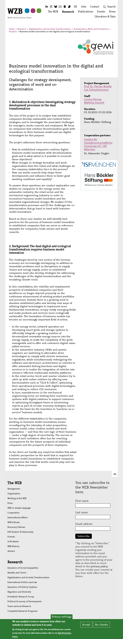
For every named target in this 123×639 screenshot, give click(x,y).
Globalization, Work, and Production (91, 29)
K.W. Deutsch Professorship (20, 532)
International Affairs (18, 517)
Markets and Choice (17, 572)
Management (14, 488)
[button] (112, 29)
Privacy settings (61, 616)
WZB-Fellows (14, 522)
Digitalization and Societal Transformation (50, 29)
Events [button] (102, 12)
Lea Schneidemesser (96, 89)
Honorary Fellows (16, 527)
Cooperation (14, 512)
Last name (81, 512)
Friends (11, 536)
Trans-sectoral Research (19, 606)
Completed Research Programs (23, 611)
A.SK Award (13, 541)
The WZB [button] (54, 12)
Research (21, 29)
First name (81, 501)
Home (12, 29)
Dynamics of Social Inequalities (23, 567)
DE (75, 6)
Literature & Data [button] (106, 17)
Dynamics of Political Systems (22, 587)
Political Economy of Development (25, 601)
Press (10, 503)
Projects (13, 31)
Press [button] (113, 12)
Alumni (11, 551)
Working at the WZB (17, 498)
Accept (86, 624)
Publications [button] (86, 12)
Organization (14, 493)
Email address (83, 524)
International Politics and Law (22, 582)
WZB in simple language (19, 508)
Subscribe (84, 536)
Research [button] (69, 12)
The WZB (15, 482)
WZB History (13, 546)
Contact (94, 6)
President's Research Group (21, 596)
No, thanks (101, 624)
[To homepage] (20, 13)
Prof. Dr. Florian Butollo (98, 86)
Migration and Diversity (19, 591)
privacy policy (99, 566)
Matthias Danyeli (94, 102)
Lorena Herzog (92, 99)
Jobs (83, 6)
